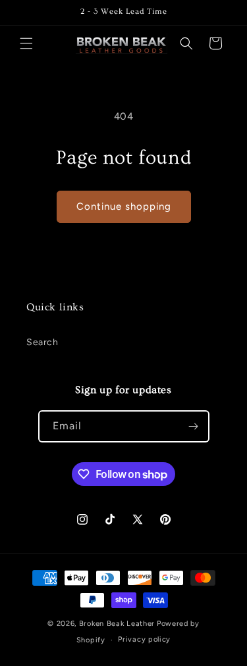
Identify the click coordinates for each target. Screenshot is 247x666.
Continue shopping (123, 206)
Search (42, 342)
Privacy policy (144, 639)
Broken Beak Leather (117, 623)
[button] (26, 43)
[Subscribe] (193, 426)
